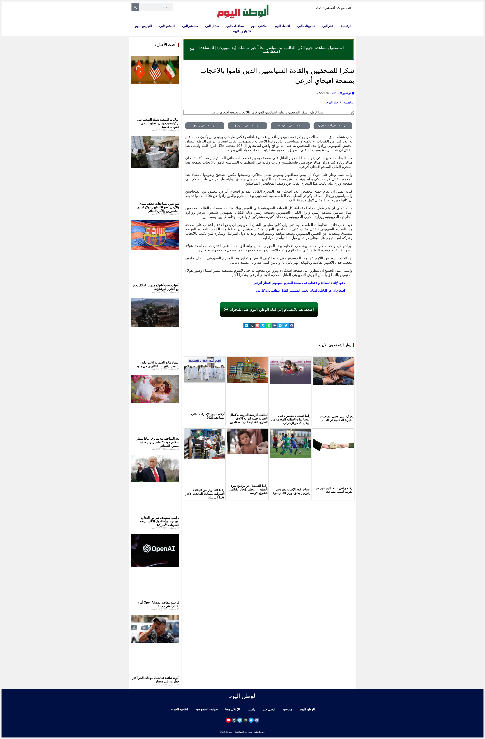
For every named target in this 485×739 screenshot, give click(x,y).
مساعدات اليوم (235, 26)
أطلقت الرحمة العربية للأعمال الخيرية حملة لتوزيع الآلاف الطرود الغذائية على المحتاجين (249, 418)
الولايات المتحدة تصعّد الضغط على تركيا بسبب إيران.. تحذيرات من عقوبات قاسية (158, 123)
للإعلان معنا (232, 709)
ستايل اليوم (212, 26)
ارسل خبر (269, 709)
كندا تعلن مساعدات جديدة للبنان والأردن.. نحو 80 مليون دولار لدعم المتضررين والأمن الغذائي (158, 207)
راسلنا (251, 709)
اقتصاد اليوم (282, 26)
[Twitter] (251, 720)
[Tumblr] (234, 720)
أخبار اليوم (328, 26)
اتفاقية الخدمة (179, 709)
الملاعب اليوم (259, 26)
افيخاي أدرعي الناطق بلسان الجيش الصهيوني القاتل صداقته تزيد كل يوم (300, 290)
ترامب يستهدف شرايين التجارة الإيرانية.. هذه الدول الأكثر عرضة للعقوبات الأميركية (159, 521)
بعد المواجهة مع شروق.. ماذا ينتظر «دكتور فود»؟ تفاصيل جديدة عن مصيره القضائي (158, 442)
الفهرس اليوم (143, 26)
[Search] (135, 7)
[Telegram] (239, 720)
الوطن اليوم (307, 709)
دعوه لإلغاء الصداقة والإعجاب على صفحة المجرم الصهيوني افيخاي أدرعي (299, 282)
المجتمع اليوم (167, 26)
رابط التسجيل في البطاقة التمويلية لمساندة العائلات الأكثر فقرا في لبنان (205, 494)
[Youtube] (228, 720)
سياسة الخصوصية (206, 709)
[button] (291, 325)
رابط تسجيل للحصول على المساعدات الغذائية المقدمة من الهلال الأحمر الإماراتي (290, 419)
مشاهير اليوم (190, 26)
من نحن (287, 709)
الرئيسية (346, 26)
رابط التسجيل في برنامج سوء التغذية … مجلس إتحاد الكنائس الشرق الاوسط (248, 489)
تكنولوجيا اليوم (242, 31)
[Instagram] (245, 720)
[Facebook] (256, 720)
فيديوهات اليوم (305, 26)
